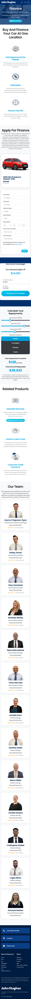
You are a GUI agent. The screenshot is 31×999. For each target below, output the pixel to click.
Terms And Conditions (22, 965)
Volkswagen (4, 963)
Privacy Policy (18, 244)
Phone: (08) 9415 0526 (15, 752)
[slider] (10, 320)
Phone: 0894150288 (15, 655)
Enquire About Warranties (15, 420)
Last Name (6, 201)
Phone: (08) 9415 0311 (15, 785)
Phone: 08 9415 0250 (15, 850)
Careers (19, 961)
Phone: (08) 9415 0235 (15, 525)
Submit (24, 251)
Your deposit (5, 286)
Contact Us (19, 959)
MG (2, 969)
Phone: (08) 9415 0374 (15, 720)
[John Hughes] (8, 2)
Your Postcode (7, 235)
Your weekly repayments (8, 279)
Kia (2, 961)
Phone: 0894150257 (15, 915)
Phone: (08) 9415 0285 (15, 817)
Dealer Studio (9, 996)
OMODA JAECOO (5, 971)
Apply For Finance (15, 21)
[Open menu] (28, 2)
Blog (18, 963)
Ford (2, 959)
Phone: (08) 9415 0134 (15, 557)
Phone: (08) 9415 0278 (15, 687)
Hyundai (3, 965)
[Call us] (22, 2)
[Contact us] (25, 2)
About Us (19, 957)
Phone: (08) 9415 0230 (15, 622)
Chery (2, 957)
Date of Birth (7, 222)
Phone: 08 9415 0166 (15, 883)
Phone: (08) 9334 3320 (15, 590)
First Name (6, 194)
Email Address (7, 215)
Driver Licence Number (9, 228)
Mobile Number (7, 208)
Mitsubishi (3, 967)
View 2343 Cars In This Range (15, 293)
